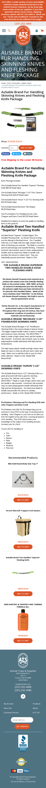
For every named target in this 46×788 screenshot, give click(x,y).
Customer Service (11, 712)
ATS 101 (36, 712)
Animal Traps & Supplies (23, 35)
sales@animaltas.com (23, 684)
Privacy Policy (30, 782)
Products (36, 703)
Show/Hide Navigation (4, 30)
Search (9, 30)
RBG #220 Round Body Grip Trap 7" (23, 464)
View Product (23, 479)
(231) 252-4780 (23, 690)
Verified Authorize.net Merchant (21, 762)
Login (36, 30)
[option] (23, 119)
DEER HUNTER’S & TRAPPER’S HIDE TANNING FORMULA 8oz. (23, 605)
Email (28, 153)
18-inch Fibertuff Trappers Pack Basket (23, 510)
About (35, 708)
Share (6, 153)
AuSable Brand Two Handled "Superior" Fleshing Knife (23, 558)
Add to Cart (23, 500)
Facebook (23, 696)
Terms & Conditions (18, 782)
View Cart (8, 708)
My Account (8, 703)
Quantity (5, 147)
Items (42, 30)
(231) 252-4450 (23, 23)
